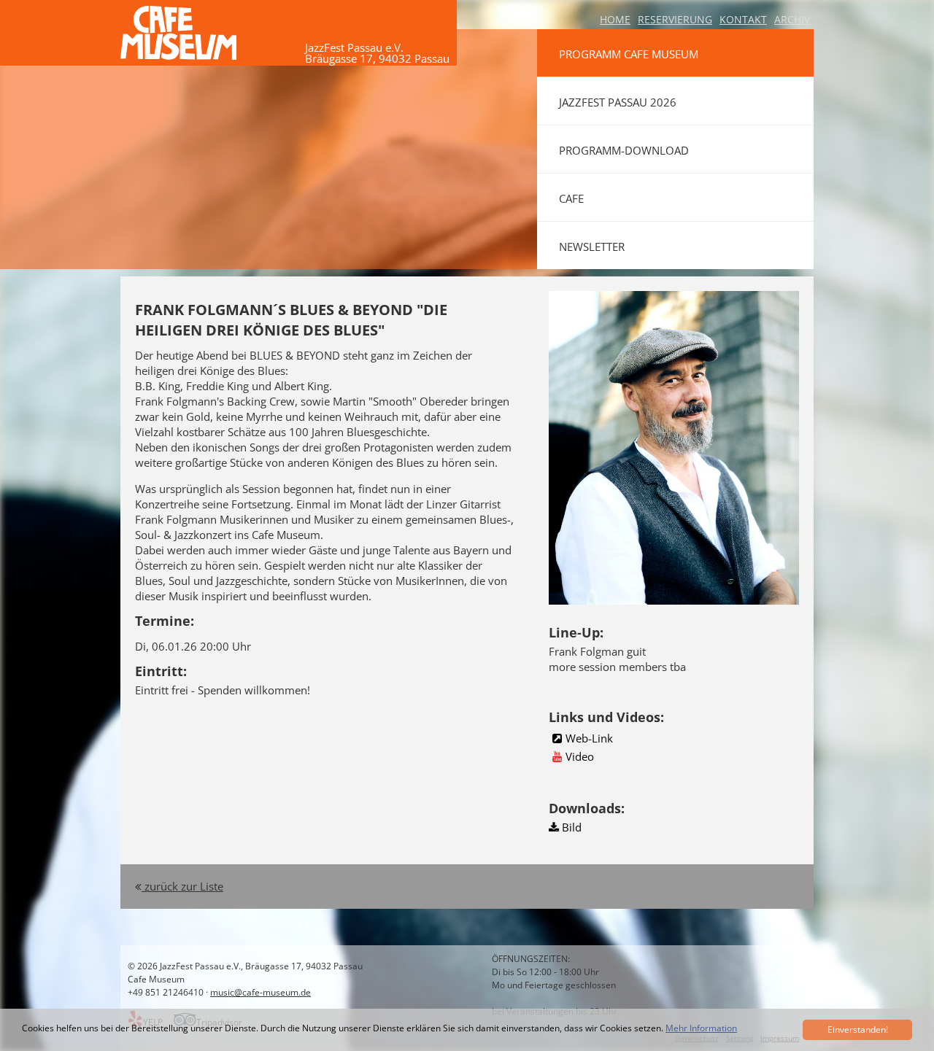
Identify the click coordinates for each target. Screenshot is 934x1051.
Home (615, 19)
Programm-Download (624, 150)
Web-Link (589, 738)
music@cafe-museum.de (260, 992)
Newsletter (592, 246)
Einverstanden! (857, 1029)
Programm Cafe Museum (628, 54)
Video (580, 756)
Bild (570, 827)
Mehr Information (701, 1028)
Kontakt (743, 19)
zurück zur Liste (182, 886)
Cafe (571, 198)
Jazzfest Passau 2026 (617, 102)
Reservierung (675, 19)
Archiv (792, 19)
